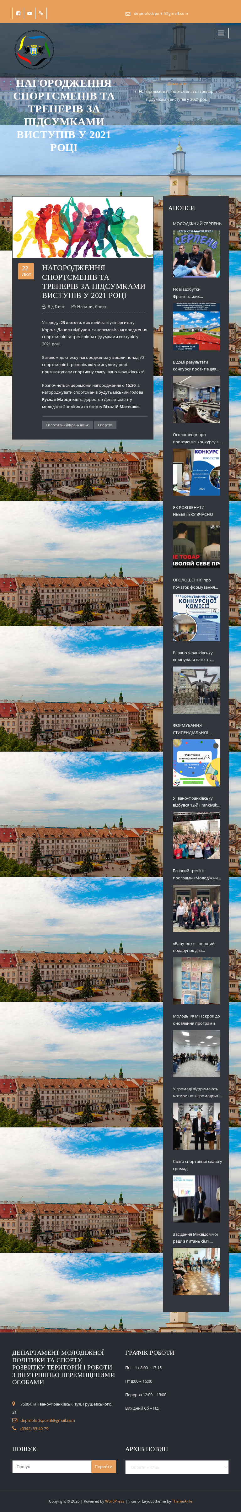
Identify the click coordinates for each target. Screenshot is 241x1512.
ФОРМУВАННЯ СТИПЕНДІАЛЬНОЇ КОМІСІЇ (190, 729)
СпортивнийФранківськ (67, 425)
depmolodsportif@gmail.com (161, 13)
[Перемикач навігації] (221, 33)
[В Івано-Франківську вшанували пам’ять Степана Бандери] (196, 690)
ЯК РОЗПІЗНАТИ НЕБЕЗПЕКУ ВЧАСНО (193, 511)
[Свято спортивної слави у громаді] (196, 1199)
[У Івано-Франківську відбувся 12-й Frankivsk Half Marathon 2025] (196, 835)
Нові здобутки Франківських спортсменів (187, 293)
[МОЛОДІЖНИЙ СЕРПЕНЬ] (196, 254)
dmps (57, 306)
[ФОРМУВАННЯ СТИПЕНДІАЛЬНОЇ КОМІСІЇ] (196, 762)
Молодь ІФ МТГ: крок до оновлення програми (196, 1019)
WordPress (114, 1501)
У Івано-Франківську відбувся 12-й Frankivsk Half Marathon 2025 (195, 802)
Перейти (103, 1466)
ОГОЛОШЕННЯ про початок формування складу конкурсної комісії (197, 584)
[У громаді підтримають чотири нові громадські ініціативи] (196, 1126)
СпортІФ (105, 425)
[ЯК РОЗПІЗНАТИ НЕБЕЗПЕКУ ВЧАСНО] (196, 544)
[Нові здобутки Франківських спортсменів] (196, 326)
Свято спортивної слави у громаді (197, 1164)
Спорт (101, 306)
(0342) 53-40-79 (34, 1428)
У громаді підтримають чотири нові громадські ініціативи (196, 1093)
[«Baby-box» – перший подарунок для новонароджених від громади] (196, 980)
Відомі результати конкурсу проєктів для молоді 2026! (194, 366)
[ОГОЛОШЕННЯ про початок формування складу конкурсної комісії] (196, 617)
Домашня (177, 83)
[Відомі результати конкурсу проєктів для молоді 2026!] (196, 399)
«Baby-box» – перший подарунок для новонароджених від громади (194, 947)
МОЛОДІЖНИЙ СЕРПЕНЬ (197, 223)
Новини (85, 306)
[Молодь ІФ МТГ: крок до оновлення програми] (196, 1053)
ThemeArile (182, 1501)
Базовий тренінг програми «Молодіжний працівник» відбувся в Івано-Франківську (196, 875)
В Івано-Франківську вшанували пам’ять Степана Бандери (193, 657)
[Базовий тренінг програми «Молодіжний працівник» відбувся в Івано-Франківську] (196, 908)
